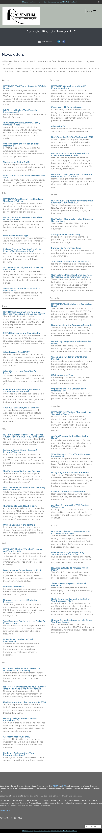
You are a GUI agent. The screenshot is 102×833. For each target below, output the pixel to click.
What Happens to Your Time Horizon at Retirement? (70, 455)
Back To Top (91, 826)
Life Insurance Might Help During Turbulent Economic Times (67, 553)
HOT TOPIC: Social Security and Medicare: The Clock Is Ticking (23, 200)
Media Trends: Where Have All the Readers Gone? (24, 176)
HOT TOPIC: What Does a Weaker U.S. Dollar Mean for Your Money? (21, 669)
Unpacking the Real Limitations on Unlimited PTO (68, 390)
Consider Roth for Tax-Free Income (68, 491)
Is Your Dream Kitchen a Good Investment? (18, 640)
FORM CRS (5, 810)
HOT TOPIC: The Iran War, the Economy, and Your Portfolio (22, 550)
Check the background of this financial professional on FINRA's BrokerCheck (49, 2)
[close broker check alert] (99, 2)
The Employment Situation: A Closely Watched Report (21, 124)
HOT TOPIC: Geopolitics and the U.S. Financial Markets (69, 87)
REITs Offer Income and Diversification (22, 333)
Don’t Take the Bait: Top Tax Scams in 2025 (72, 137)
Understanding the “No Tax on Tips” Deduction (21, 145)
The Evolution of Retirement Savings (21, 471)
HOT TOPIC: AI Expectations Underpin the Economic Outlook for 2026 (72, 202)
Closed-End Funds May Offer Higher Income (69, 358)
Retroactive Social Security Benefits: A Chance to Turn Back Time (70, 154)
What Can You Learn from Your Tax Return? (20, 372)
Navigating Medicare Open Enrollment (70, 472)
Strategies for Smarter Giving (65, 234)
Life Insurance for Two (62, 375)
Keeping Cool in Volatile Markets (67, 107)
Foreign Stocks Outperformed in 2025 (22, 570)
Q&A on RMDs (58, 126)
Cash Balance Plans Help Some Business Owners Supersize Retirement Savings (71, 276)
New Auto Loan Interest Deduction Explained (20, 601)
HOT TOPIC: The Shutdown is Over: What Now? (71, 305)
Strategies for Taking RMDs (16, 162)
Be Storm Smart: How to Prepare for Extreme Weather (21, 451)
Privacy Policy (6, 818)
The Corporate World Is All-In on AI (20, 506)
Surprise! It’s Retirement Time (66, 248)
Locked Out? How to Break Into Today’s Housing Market (22, 218)
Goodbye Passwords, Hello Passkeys (21, 407)
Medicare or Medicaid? (14, 586)
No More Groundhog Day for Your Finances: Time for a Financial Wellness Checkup (24, 688)
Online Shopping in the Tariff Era (19, 525)
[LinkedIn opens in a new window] (58, 42)
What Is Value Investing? (15, 235)
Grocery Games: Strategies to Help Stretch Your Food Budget (72, 621)
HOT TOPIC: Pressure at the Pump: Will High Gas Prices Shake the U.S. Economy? (24, 313)
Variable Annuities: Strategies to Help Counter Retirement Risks (21, 390)
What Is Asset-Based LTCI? (16, 352)
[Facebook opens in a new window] (63, 42)
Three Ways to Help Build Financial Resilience (68, 584)
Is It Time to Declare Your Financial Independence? (20, 111)
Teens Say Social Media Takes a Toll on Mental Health (21, 289)
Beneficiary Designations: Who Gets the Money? (71, 342)
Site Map (18, 818)
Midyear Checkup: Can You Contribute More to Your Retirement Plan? (22, 250)
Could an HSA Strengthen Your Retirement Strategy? (18, 754)
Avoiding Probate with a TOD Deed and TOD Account (70, 506)
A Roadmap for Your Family (16, 737)
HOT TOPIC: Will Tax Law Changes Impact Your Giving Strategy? (71, 413)
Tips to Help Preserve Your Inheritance (70, 261)
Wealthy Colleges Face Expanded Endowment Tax (20, 719)
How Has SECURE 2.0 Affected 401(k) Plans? (69, 569)
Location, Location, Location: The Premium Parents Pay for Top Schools (72, 175)
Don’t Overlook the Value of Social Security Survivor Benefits (24, 488)
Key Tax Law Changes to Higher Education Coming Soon (72, 220)
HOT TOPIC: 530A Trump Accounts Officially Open (24, 87)
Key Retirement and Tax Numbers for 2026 (24, 702)
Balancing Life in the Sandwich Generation (72, 325)
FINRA (55, 786)
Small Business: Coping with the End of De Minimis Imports (24, 622)
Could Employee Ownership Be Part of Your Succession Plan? (70, 600)
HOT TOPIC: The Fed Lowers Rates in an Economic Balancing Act (70, 532)
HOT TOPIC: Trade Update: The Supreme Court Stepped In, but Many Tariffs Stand (23, 436)
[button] (91, 11)
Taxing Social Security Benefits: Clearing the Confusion (23, 268)
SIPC (64, 786)
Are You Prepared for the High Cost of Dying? (69, 437)
